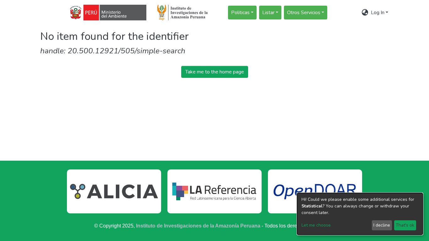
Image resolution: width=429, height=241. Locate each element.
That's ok (405, 225)
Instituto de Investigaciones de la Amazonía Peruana (198, 225)
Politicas (240, 12)
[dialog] (360, 214)
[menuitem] (365, 12)
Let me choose (316, 225)
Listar (268, 12)
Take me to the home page (214, 71)
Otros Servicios (303, 12)
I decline (381, 225)
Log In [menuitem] (377, 12)
